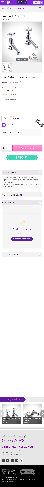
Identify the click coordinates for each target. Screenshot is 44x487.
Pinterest (12, 460)
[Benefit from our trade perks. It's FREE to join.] (9, 472)
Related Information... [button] (11, 254)
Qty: (4, 148)
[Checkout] (41, 2)
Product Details (8, 91)
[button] (22, 172)
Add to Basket (27, 148)
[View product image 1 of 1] (7, 67)
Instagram (16, 460)
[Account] (9, 2)
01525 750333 (14, 440)
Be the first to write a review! (22, 239)
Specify (27, 472)
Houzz (21, 460)
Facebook (3, 460)
